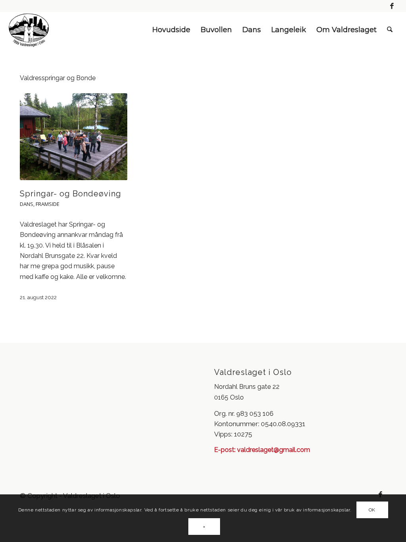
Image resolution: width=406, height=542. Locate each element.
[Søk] (390, 29)
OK (372, 510)
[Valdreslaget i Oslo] (29, 29)
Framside (47, 204)
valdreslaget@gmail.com (273, 450)
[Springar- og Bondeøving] (73, 136)
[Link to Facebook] (392, 6)
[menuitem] (171, 29)
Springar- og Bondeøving (70, 193)
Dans (26, 204)
